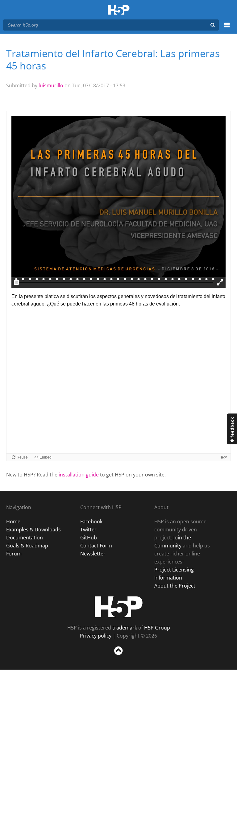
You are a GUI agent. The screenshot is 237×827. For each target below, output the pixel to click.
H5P (118, 606)
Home (13, 521)
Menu (227, 28)
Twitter (88, 529)
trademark (124, 627)
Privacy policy (95, 635)
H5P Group (157, 627)
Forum (14, 553)
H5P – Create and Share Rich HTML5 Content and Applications (118, 10)
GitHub (88, 537)
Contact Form (96, 545)
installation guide (79, 474)
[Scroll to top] (118, 656)
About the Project (174, 585)
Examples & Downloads (33, 529)
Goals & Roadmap (27, 545)
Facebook (91, 521)
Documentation (24, 537)
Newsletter (93, 553)
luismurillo (51, 85)
